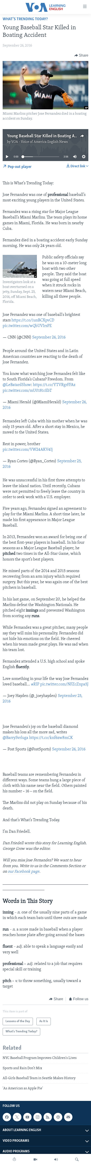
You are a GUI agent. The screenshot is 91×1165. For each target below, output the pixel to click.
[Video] (35, 1159)
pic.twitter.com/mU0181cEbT (27, 391)
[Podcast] (58, 1117)
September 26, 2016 (49, 338)
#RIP (35, 685)
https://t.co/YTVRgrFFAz (54, 385)
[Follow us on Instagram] (37, 1117)
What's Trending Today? (25, 19)
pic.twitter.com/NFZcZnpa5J (64, 685)
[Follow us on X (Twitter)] (17, 1117)
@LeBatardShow (17, 385)
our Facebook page (23, 872)
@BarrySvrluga (15, 738)
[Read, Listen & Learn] (14, 1159)
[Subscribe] (68, 1117)
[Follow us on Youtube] (27, 1117)
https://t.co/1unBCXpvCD (32, 321)
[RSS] (48, 1117)
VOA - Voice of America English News (39, 142)
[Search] (76, 1159)
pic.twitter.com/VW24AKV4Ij (28, 450)
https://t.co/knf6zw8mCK (51, 738)
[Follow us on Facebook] (7, 1117)
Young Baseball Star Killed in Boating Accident (47, 136)
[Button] (81, 55)
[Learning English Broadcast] (56, 1159)
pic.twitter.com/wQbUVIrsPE (27, 326)
